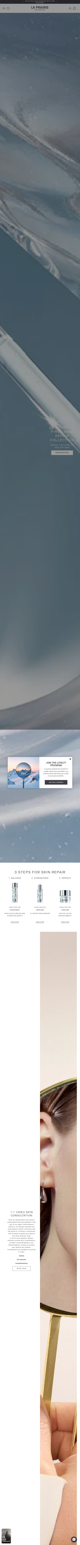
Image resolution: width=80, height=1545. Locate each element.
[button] (74, 1539)
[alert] (40, 772)
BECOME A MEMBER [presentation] (56, 782)
